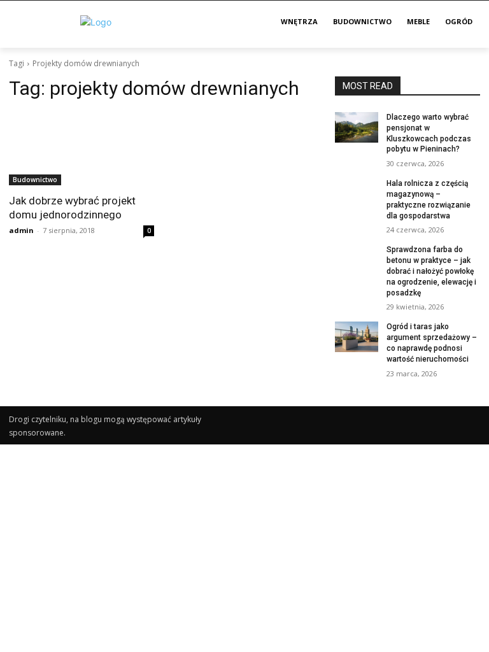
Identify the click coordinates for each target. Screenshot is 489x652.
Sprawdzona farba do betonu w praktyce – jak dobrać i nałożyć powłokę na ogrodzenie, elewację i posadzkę (431, 271)
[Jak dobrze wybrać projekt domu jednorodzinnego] (81, 149)
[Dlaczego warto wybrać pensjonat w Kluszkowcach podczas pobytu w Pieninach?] (356, 127)
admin (21, 230)
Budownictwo (35, 179)
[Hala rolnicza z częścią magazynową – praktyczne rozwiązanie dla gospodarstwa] (356, 193)
